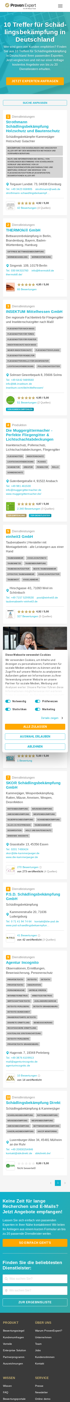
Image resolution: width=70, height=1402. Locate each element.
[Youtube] (49, 1375)
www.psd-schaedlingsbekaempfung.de (28, 875)
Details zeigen (50, 718)
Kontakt (39, 1297)
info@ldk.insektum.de (48, 356)
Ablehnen (35, 746)
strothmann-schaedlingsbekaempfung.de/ (28, 180)
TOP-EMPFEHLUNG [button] (15, 482)
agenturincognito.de (17, 999)
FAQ (5, 1326)
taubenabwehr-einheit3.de (21, 563)
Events (7, 1359)
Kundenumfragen (13, 1271)
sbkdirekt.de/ (13, 1087)
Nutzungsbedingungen (25, 1384)
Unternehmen (43, 1271)
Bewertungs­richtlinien (15, 1352)
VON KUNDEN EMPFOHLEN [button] (18, 382)
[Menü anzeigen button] (60, 5)
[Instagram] (57, 1375)
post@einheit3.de (46, 559)
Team (38, 1277)
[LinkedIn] (40, 1375)
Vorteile (7, 1277)
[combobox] (35, 1212)
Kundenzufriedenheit (15, 1346)
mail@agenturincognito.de (21, 995)
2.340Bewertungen (28, 475)
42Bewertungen (26, 195)
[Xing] (31, 1375)
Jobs (37, 1284)
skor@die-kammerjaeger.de (22, 807)
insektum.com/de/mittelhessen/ (24, 360)
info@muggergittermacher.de (22, 457)
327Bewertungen (27, 578)
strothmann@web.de (46, 176)
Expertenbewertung (46, 1339)
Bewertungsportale (14, 1333)
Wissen (7, 1319)
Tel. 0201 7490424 (17, 804)
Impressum (44, 1387)
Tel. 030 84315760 (17, 258)
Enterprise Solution (14, 1284)
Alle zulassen (35, 727)
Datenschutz (45, 1384)
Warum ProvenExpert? (47, 1264)
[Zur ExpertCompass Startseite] (25, 6)
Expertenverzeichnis (46, 1346)
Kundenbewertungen (15, 1339)
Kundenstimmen (44, 1291)
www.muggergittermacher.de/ (23, 461)
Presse (39, 1319)
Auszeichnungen (12, 1297)
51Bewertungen (26, 375)
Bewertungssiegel (13, 1264)
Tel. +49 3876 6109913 (19, 991)
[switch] (37, 701)
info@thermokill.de (41, 258)
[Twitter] (13, 1375)
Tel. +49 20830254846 (19, 1083)
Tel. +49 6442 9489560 (19, 356)
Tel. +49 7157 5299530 (19, 559)
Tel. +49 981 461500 (18, 453)
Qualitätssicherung (26, 1387)
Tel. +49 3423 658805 (18, 176)
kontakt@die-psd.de (44, 871)
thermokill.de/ (14, 261)
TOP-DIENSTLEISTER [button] (37, 482)
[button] (26, 190)
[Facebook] (22, 1375)
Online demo (42, 1333)
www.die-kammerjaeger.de (21, 811)
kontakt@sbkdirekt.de (47, 1083)
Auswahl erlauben (35, 736)
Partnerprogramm (13, 1291)
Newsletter (41, 1326)
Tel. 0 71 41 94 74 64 (18, 871)
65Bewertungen (26, 276)
